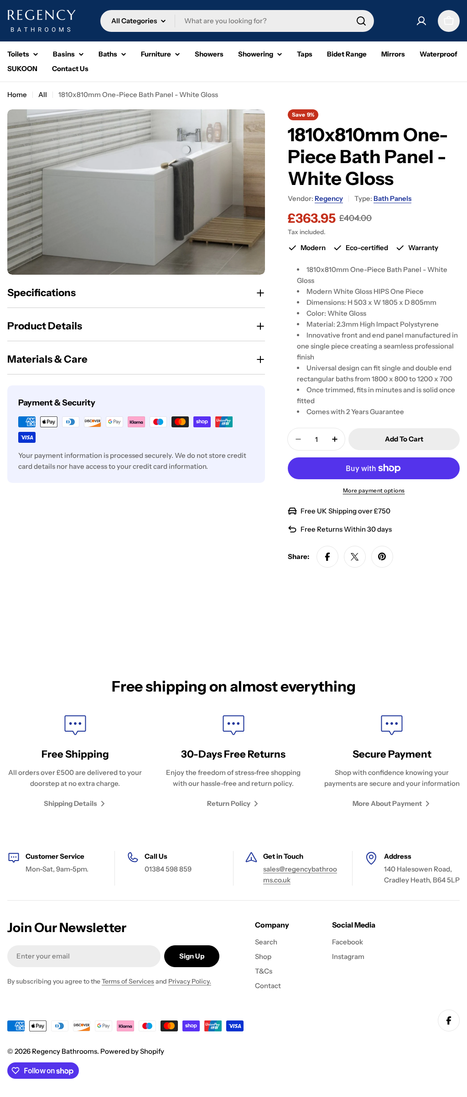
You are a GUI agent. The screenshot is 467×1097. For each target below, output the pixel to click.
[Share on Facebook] (327, 557)
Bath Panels (392, 198)
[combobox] (237, 21)
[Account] (421, 20)
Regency (329, 198)
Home (17, 94)
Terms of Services (128, 981)
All (42, 94)
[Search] (361, 20)
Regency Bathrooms (64, 1051)
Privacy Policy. (189, 981)
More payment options (374, 490)
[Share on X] (355, 557)
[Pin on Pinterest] (382, 557)
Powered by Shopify (132, 1051)
